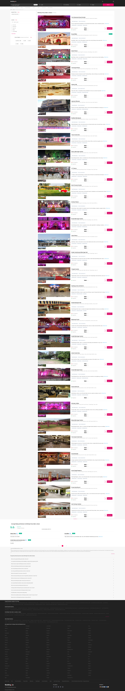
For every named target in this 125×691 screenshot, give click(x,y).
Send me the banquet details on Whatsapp (112, 16)
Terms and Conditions (119, 683)
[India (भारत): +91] (106, 14)
